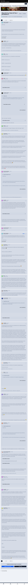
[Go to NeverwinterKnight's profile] (2, 171)
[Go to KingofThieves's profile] (2, 134)
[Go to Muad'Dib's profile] (2, 200)
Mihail (4, 78)
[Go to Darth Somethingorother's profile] (2, 452)
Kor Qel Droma (5, 362)
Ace (3, 476)
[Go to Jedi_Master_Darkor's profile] (2, 73)
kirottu (4, 372)
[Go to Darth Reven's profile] (2, 423)
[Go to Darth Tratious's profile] (2, 291)
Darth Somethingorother (6, 451)
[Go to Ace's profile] (2, 477)
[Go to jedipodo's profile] (2, 41)
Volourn (4, 125)
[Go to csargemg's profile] (2, 323)
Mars (4, 275)
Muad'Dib (4, 200)
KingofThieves (5, 133)
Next (6, 20)
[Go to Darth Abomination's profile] (2, 228)
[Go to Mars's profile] (2, 276)
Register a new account (7, 566)
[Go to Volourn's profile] (2, 126)
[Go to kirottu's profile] (2, 372)
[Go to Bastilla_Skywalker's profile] (2, 16)
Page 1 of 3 (11, 20)
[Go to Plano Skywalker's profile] (2, 298)
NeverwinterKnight (6, 171)
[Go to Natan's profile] (2, 54)
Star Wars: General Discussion (18, 16)
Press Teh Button (4, 37)
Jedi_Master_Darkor (6, 92)
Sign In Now (20, 566)
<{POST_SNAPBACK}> (23, 307)
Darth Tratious (5, 290)
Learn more (1, 1)
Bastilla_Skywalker (5, 16)
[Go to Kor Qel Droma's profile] (2, 363)
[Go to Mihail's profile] (2, 78)
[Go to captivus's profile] (2, 394)
